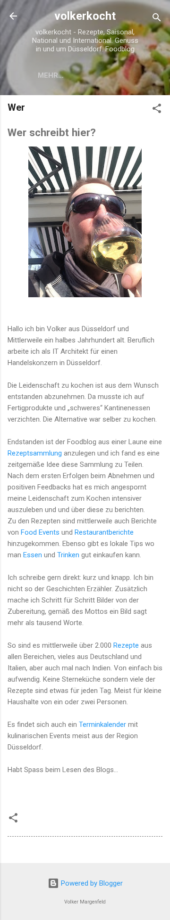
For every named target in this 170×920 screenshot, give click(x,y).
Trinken (68, 555)
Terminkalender (102, 724)
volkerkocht (85, 16)
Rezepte (126, 645)
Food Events (40, 532)
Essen (32, 555)
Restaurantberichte (104, 532)
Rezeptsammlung (35, 453)
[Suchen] (156, 19)
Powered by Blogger (91, 883)
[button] (156, 110)
